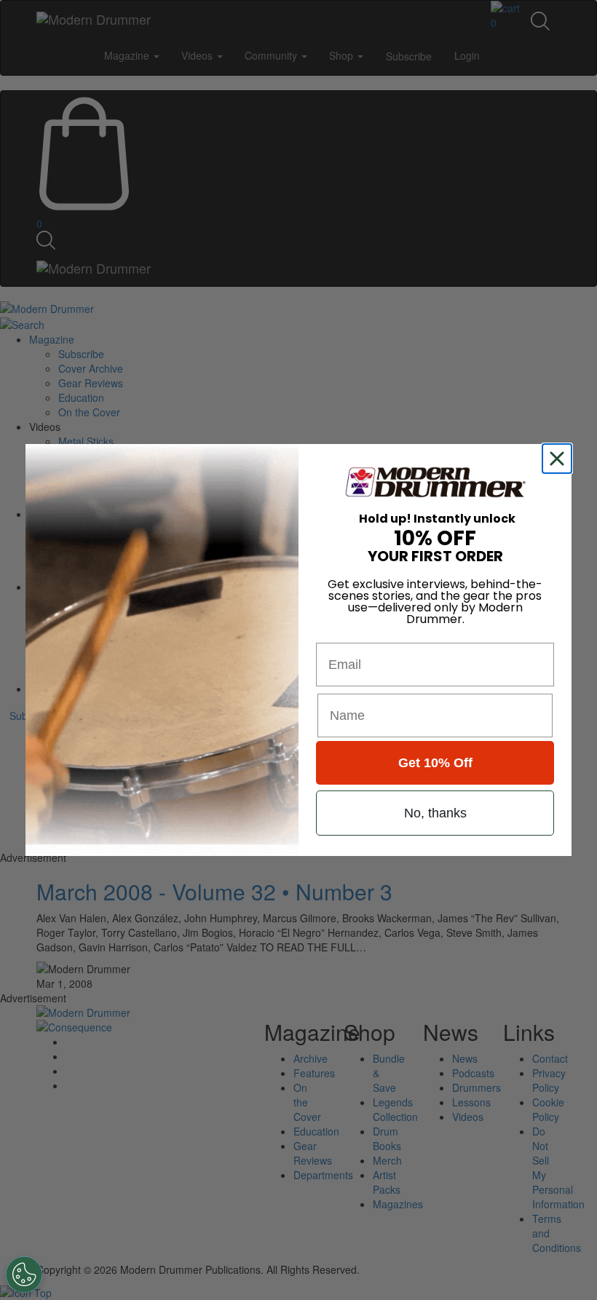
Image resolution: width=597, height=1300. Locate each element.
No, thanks (435, 813)
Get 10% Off (435, 763)
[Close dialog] (560, 458)
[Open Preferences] (24, 1274)
